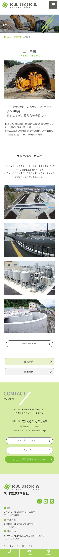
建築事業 (28, 361)
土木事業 (28, 371)
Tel (10, 554)
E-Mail (29, 554)
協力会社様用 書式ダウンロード (28, 459)
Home (8, 37)
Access (48, 554)
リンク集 (28, 546)
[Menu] (53, 5)
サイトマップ (12, 546)
